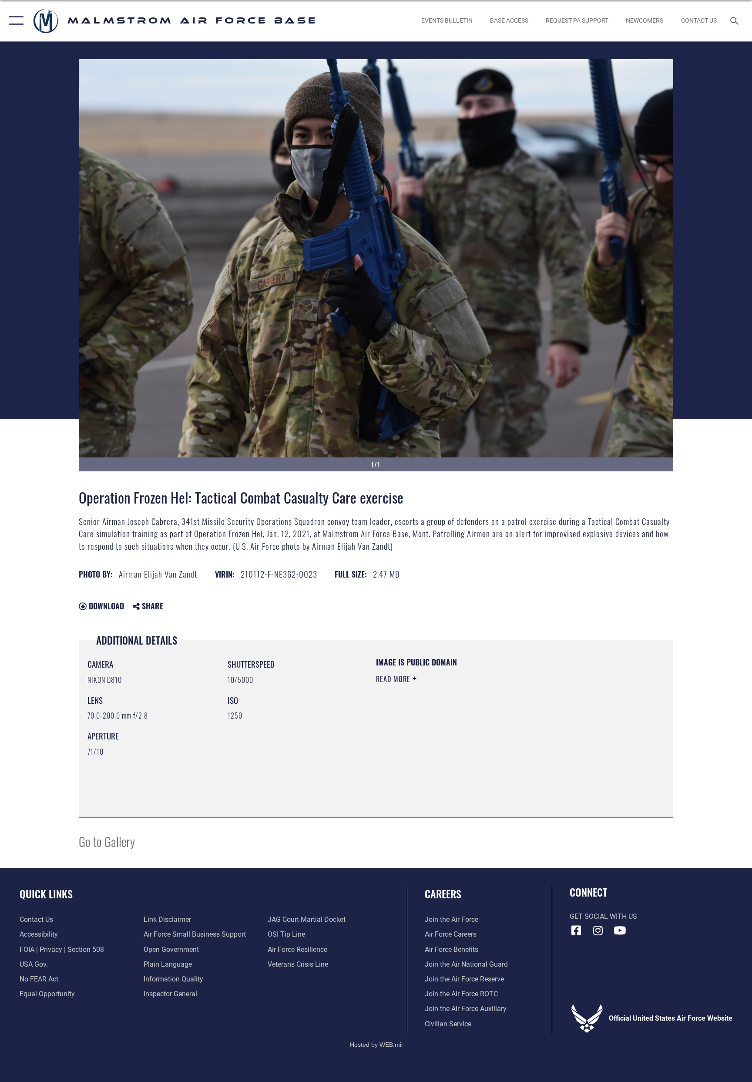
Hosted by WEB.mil (376, 1044)
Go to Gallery (107, 841)
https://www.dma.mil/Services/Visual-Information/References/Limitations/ (478, 734)
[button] (14, 20)
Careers (443, 893)
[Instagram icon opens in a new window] (597, 930)
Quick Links (46, 893)
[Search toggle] (735, 20)
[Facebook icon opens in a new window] (576, 930)
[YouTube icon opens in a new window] (619, 930)
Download (105, 606)
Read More (394, 679)
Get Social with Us (603, 916)
